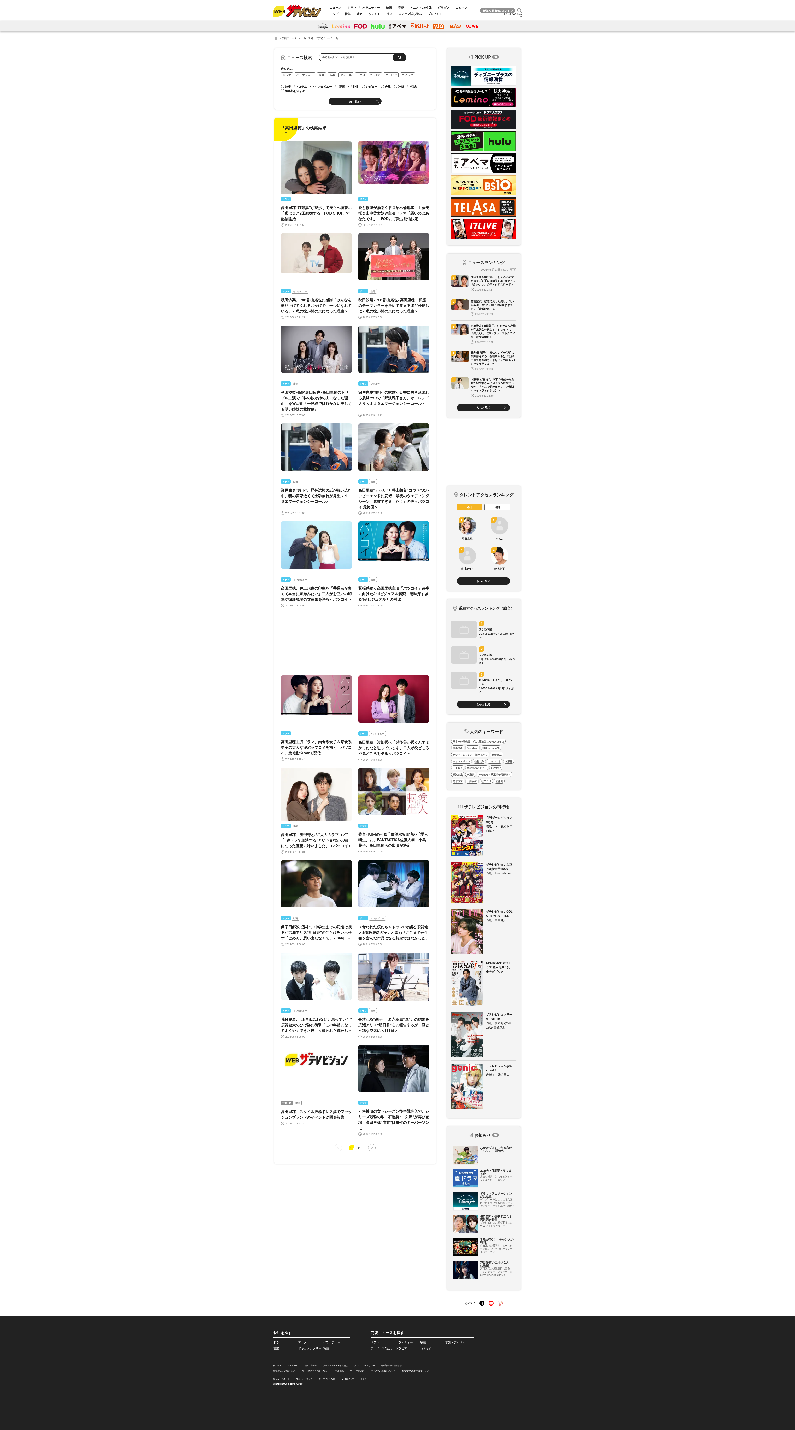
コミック (461, 7)
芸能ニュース (289, 38)
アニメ (361, 75)
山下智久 (458, 768)
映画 (389, 7)
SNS (297, 1102)
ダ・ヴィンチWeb (327, 1379)
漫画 (389, 13)
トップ (334, 13)
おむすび (496, 768)
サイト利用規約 (357, 1371)
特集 (348, 13)
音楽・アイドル (455, 1342)
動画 (295, 481)
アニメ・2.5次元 (421, 7)
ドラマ (352, 7)
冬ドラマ (458, 781)
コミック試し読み (410, 13)
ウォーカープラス (304, 1379)
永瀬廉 (508, 761)
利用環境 (339, 1371)
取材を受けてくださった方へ (315, 1371)
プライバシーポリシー (364, 1365)
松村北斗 (479, 761)
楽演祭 (363, 1379)
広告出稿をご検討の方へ (284, 1371)
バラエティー (371, 7)
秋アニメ (486, 781)
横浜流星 (458, 748)
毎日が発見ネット (281, 1379)
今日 (469, 507)
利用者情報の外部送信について (416, 1371)
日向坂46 (472, 781)
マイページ (293, 1365)
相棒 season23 (491, 748)
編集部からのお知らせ (391, 1365)
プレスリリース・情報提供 (335, 1365)
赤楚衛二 (497, 754)
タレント (374, 13)
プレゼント (435, 13)
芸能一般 (287, 1102)
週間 (497, 507)
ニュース (335, 7)
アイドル (346, 75)
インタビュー (300, 291)
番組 (360, 13)
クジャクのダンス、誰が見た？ (470, 754)
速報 (295, 383)
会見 (373, 291)
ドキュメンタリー (309, 1348)
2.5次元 (375, 75)
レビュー (375, 383)
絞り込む (355, 101)
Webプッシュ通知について (383, 1371)
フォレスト (494, 761)
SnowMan (472, 748)
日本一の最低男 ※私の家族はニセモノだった (478, 741)
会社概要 (277, 1365)
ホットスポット (461, 761)
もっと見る (483, 407)
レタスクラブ (348, 1379)
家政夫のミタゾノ (477, 768)
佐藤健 (499, 781)
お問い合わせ (310, 1365)
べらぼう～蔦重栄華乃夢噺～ (494, 774)
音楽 (401, 7)
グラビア (443, 7)
